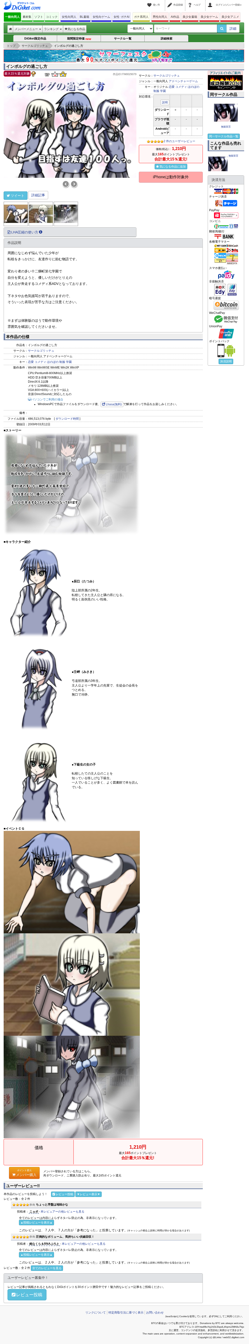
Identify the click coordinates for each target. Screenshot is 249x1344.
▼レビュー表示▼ (88, 1194)
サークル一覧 (123, 38)
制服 (156, 91)
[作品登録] (170, 2)
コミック (52, 17)
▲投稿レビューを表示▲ (36, 1222)
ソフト (38, 17)
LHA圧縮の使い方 (24, 232)
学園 (163, 91)
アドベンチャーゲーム (183, 81)
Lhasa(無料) (114, 404)
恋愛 (172, 87)
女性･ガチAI (121, 17)
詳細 (233, 28)
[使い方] (150, 2)
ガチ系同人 (141, 17)
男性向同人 (160, 17)
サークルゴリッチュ (166, 75)
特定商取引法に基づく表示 (125, 1312)
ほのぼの (193, 87)
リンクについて (95, 1312)
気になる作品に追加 (173, 166)
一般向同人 (12, 17)
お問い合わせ (155, 1312)
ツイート (17, 196)
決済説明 (226, 361)
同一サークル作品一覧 (223, 136)
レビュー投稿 (64, 1194)
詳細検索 (166, 38)
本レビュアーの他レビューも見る (62, 1211)
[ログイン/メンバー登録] (210, 2)
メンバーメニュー (27, 29)
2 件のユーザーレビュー (179, 141)
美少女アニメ (230, 17)
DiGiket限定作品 (35, 38)
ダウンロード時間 (67, 418)
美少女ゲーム (209, 17)
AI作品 (175, 17)
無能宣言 (226, 126)
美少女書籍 (190, 17)
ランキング (51, 29)
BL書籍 (84, 17)
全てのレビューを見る (47, 1268)
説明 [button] (165, 102)
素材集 (27, 17)
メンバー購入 (26, 1172)
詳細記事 (38, 195)
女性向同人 (69, 17)
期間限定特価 (79, 39)
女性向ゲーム (101, 17)
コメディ (181, 87)
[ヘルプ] (190, 2)
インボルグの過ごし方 (26, 66)
